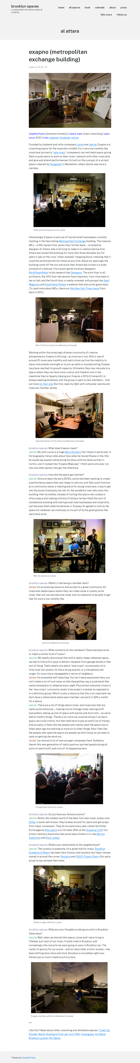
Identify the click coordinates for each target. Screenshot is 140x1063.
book (87, 7)
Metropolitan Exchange (72, 241)
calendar (100, 7)
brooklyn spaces (25, 6)
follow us (122, 14)
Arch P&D (74, 1034)
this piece (84, 288)
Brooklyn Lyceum (38, 1038)
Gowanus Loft (94, 830)
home (61, 7)
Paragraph (56, 164)
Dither (32, 822)
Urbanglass (87, 1034)
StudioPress (28, 1057)
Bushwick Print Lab (57, 1034)
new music (59, 152)
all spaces (74, 7)
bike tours (106, 14)
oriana (32, 67)
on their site (46, 384)
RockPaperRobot (38, 272)
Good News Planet (55, 284)
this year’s (51, 830)
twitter (75, 137)
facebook (64, 137)
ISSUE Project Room (87, 856)
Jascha (93, 144)
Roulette (66, 856)
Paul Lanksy (52, 837)
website (53, 137)
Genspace (76, 272)
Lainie (80, 144)
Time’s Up (104, 1030)
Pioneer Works (37, 1034)
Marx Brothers (73, 452)
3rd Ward (100, 1034)
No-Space (55, 1038)
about (112, 7)
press (124, 7)
